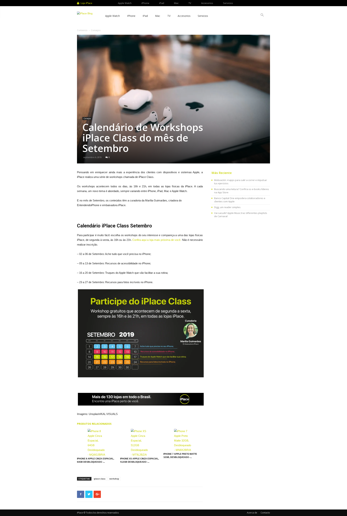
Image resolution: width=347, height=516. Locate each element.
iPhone (145, 3)
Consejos (87, 118)
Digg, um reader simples (227, 207)
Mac (176, 3)
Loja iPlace (86, 3)
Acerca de (252, 512)
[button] (262, 15)
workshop (114, 478)
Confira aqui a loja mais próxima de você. (156, 239)
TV (190, 3)
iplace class (99, 478)
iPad (161, 3)
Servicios (228, 3)
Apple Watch (125, 3)
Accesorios (207, 3)
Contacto (265, 512)
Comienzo (82, 30)
